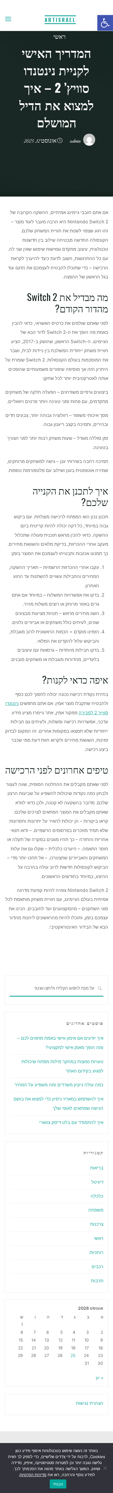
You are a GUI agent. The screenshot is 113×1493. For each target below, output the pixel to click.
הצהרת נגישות (89, 1403)
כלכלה (97, 1196)
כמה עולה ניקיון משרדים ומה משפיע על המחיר (58, 1085)
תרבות (97, 1280)
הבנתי (58, 1484)
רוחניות (96, 1252)
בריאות (96, 1168)
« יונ (99, 1378)
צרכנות (96, 1224)
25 (73, 1355)
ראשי (59, 37)
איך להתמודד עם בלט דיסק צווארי (71, 1122)
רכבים (97, 1266)
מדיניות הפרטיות (33, 1474)
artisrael (60, 19)
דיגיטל (97, 1182)
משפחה (95, 1210)
